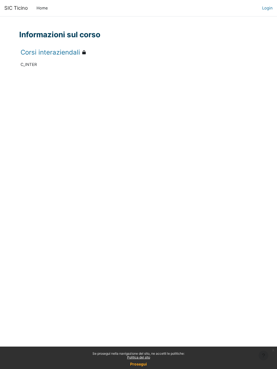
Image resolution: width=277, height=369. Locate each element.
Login (267, 8)
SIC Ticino (16, 8)
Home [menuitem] (42, 8)
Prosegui (138, 364)
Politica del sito (138, 357)
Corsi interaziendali (50, 52)
